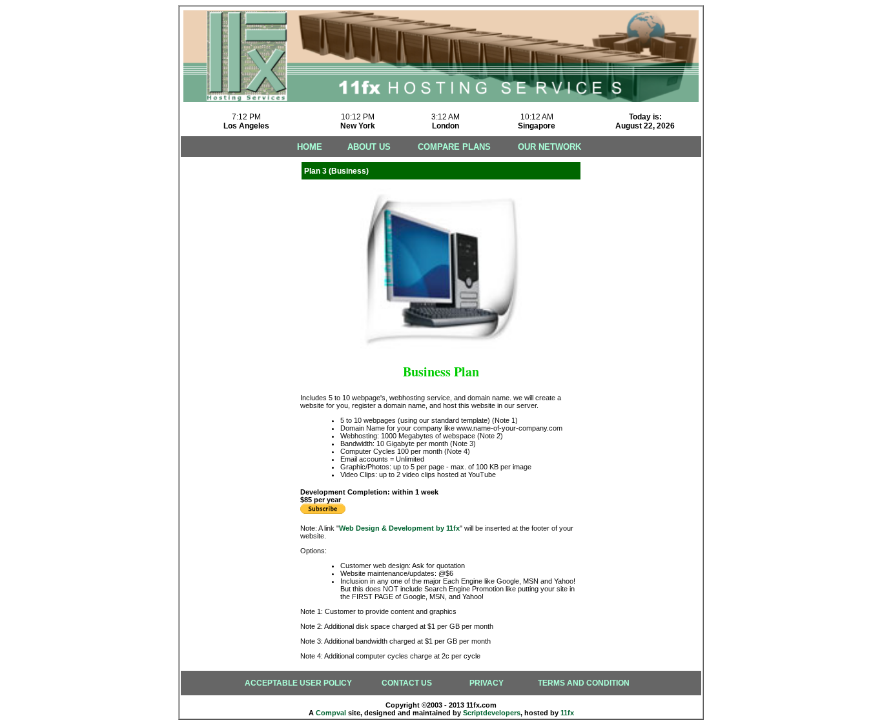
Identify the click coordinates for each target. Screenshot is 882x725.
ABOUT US (369, 147)
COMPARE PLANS (454, 147)
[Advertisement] (232, 352)
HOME (309, 147)
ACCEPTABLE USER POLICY (298, 683)
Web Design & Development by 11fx (399, 528)
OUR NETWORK (549, 147)
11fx (567, 713)
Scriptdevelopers (491, 713)
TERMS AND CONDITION (584, 683)
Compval (331, 713)
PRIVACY (486, 683)
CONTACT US (407, 683)
